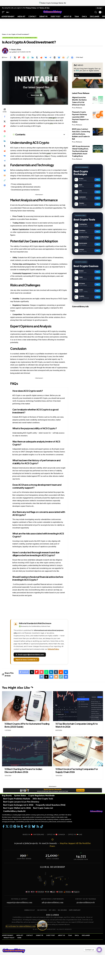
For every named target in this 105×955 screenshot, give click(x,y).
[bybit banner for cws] (52, 790)
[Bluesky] (33, 826)
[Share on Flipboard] (19, 57)
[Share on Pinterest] (24, 57)
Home (4, 34)
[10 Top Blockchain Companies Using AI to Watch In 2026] (78, 706)
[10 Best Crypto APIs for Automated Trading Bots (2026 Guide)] (27, 706)
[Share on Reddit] (41, 57)
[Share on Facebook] (10, 57)
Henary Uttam (16, 49)
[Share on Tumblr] (37, 57)
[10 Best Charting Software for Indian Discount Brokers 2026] (27, 751)
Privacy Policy (31, 8)
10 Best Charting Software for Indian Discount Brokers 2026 (23, 770)
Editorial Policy (53, 649)
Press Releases (77, 108)
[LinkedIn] (19, 826)
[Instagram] (11, 826)
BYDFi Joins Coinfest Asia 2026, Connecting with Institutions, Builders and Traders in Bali (81, 134)
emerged (52, 118)
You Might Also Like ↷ (17, 687)
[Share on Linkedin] (32, 57)
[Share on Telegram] (50, 57)
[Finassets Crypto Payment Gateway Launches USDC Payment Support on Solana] (98, 114)
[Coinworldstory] (52, 12)
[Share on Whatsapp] (28, 57)
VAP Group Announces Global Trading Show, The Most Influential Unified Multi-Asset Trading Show (81, 151)
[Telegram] (25, 826)
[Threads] (29, 826)
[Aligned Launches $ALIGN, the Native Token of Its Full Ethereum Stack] (98, 100)
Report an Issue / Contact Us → (26, 659)
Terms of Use (44, 8)
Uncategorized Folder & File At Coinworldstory (20, 37)
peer (49, 153)
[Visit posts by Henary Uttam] (5, 51)
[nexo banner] (87, 75)
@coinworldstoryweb (85, 902)
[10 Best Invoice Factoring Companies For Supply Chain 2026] (78, 751)
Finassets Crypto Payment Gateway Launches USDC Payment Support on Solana (80, 117)
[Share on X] (15, 57)
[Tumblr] (22, 826)
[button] (99, 8)
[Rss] (38, 826)
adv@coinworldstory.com (52, 902)
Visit (97, 179)
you (51, 123)
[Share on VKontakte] (46, 57)
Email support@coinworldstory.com (31, 654)
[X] (7, 826)
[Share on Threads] (54, 57)
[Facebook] (3, 826)
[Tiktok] (42, 826)
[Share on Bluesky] (59, 57)
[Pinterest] (15, 826)
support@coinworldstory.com (19, 902)
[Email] (63, 57)
